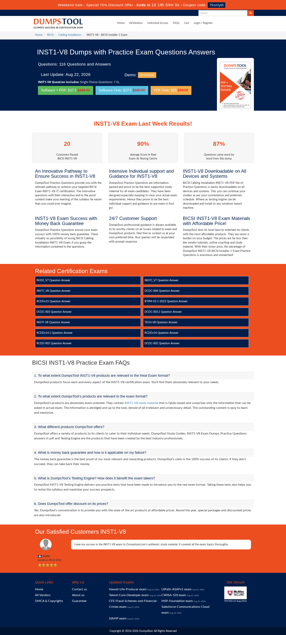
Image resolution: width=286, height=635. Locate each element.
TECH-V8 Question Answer (161, 322)
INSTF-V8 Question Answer (53, 322)
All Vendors (136, 23)
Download (148, 75)
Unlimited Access (157, 23)
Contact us (79, 589)
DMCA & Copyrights (49, 601)
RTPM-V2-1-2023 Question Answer (166, 301)
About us (78, 595)
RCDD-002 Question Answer (54, 343)
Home (121, 23)
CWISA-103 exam (173, 595)
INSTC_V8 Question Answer (53, 291)
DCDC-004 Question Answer (162, 291)
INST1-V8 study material (141, 403)
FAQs (176, 23)
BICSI (50, 35)
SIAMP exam (117, 618)
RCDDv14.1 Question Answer (55, 333)
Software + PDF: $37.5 (65, 90)
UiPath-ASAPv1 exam (176, 589)
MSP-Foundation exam (177, 601)
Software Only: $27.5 (122, 90)
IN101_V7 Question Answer (53, 280)
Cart (186, 23)
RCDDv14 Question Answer (161, 333)
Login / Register (203, 23)
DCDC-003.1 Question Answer (163, 312)
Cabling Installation (69, 35)
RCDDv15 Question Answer (53, 301)
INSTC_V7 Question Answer (161, 280)
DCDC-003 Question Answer (54, 312)
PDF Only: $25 (171, 90)
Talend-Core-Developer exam (129, 595)
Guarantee (79, 601)
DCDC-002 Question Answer (162, 343)
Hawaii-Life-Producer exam (128, 589)
